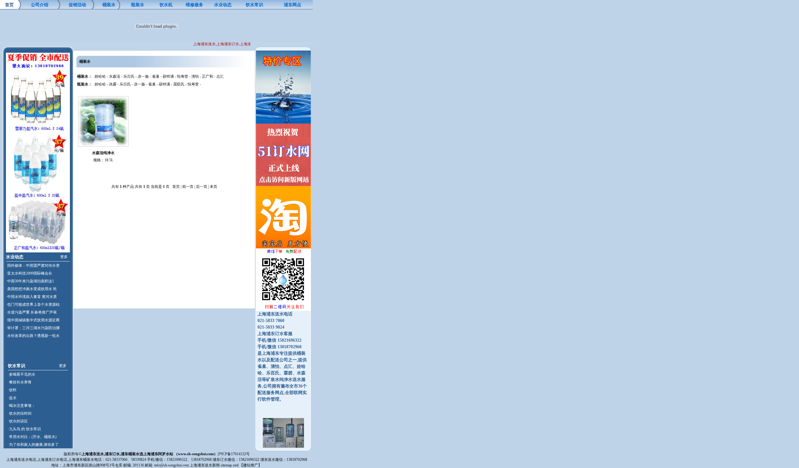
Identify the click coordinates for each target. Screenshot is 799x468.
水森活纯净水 (103, 153)
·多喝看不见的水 (21, 374)
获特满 (168, 76)
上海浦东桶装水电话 (85, 459)
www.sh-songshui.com (196, 454)
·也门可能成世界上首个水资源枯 (33, 304)
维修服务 (194, 4)
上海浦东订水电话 (52, 459)
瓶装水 (137, 4)
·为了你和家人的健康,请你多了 (33, 444)
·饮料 (12, 390)
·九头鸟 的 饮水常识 (24, 429)
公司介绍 (39, 4)
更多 (64, 257)
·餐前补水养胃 (20, 382)
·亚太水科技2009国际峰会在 (29, 273)
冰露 (112, 84)
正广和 (207, 76)
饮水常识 (254, 4)
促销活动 (77, 4)
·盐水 (12, 398)
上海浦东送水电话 (21, 459)
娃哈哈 (100, 76)
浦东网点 (292, 4)
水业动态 (223, 4)
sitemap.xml (229, 465)
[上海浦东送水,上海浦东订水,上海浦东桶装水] (283, 450)
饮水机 (166, 4)
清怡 (195, 76)
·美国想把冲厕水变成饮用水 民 (31, 289)
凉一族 (143, 76)
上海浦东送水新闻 (205, 465)
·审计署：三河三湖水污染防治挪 (33, 328)
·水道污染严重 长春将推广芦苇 (31, 312)
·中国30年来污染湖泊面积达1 (30, 281)
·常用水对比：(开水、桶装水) (32, 437)
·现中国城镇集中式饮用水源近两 (33, 320)
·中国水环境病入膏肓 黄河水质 (31, 297)
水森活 (114, 76)
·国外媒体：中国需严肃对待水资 (33, 265)
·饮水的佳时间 (20, 413)
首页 (9, 4)
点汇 (220, 76)
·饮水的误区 (18, 421)
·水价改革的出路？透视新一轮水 (33, 336)
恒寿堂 (182, 76)
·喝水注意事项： (21, 405)
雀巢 (155, 76)
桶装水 (108, 4)
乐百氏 (129, 76)
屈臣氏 (178, 84)
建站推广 (250, 465)
